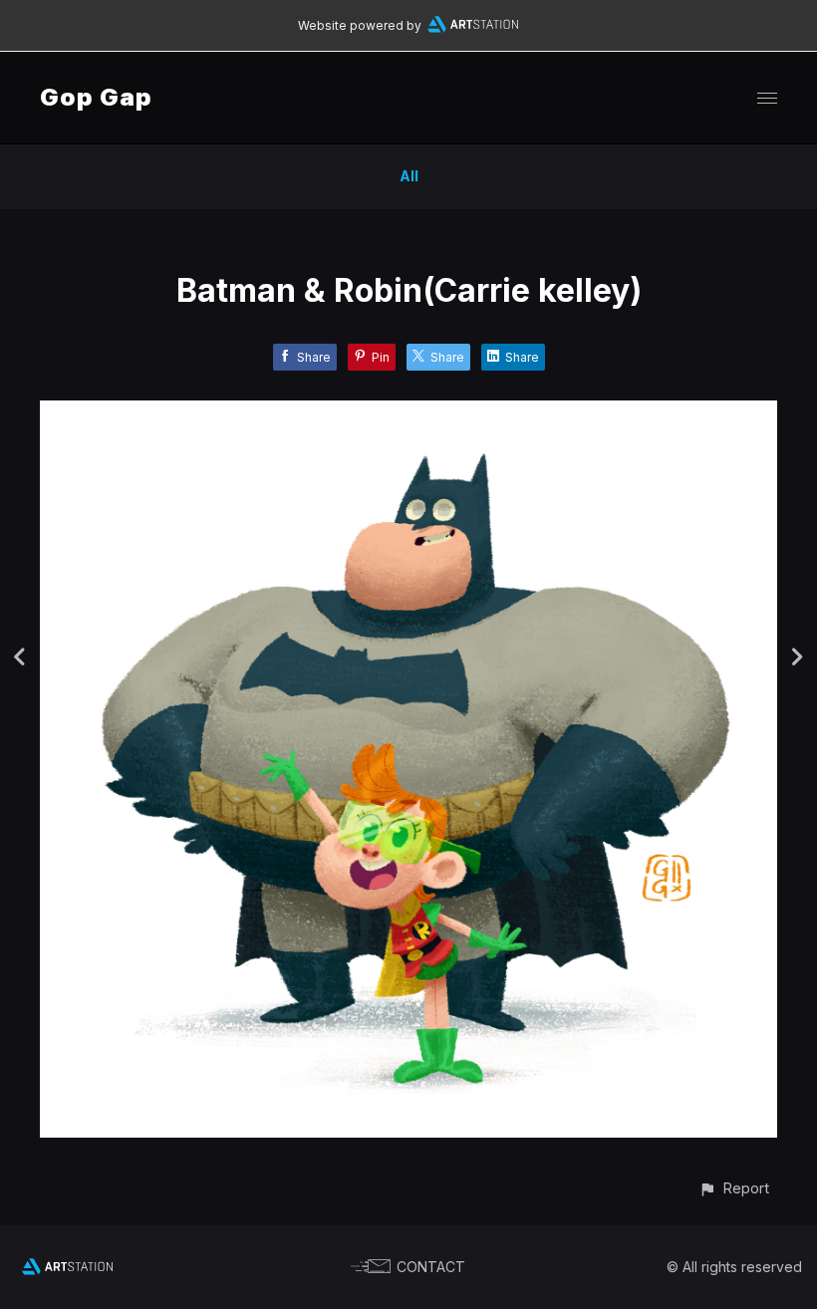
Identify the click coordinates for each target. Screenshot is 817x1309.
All (409, 175)
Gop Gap (96, 97)
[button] (733, 1188)
